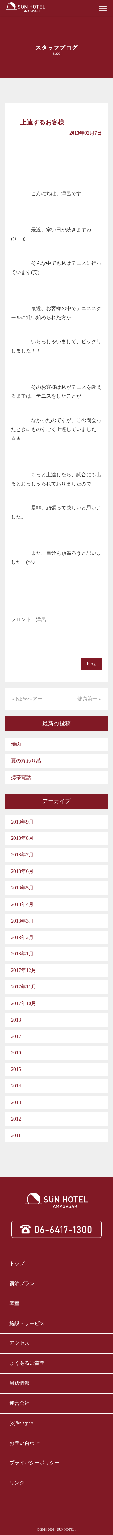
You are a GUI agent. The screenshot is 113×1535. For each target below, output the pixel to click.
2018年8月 (22, 838)
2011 (16, 1135)
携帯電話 (21, 777)
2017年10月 (23, 1003)
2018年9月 (22, 821)
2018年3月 (22, 920)
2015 (16, 1069)
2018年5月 (22, 887)
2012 (16, 1119)
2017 (16, 1036)
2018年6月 (22, 871)
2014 (16, 1085)
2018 (16, 1020)
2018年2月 (22, 937)
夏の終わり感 (26, 760)
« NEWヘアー (27, 698)
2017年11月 (23, 986)
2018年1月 (22, 953)
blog (91, 663)
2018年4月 (22, 904)
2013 (16, 1102)
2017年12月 (23, 970)
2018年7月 (22, 854)
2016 (16, 1052)
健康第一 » (89, 698)
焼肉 (16, 744)
